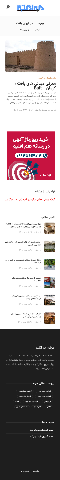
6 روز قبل (37, 232)
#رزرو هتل (47, 401)
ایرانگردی (47, 78)
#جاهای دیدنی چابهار (44, 396)
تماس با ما (25, 471)
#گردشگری (37, 406)
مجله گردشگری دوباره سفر (41, 430)
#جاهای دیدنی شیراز (25, 391)
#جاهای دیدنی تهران (44, 391)
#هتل (49, 406)
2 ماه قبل (37, 268)
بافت (54, 78)
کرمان (41, 78)
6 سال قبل (39, 110)
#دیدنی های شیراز (25, 396)
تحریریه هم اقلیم (50, 110)
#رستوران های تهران (31, 401)
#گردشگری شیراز (21, 406)
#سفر (17, 401)
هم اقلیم (37, 29)
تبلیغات (36, 471)
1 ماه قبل (37, 250)
